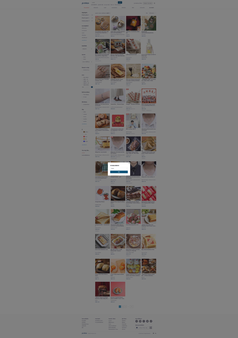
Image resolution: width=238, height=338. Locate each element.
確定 (119, 172)
